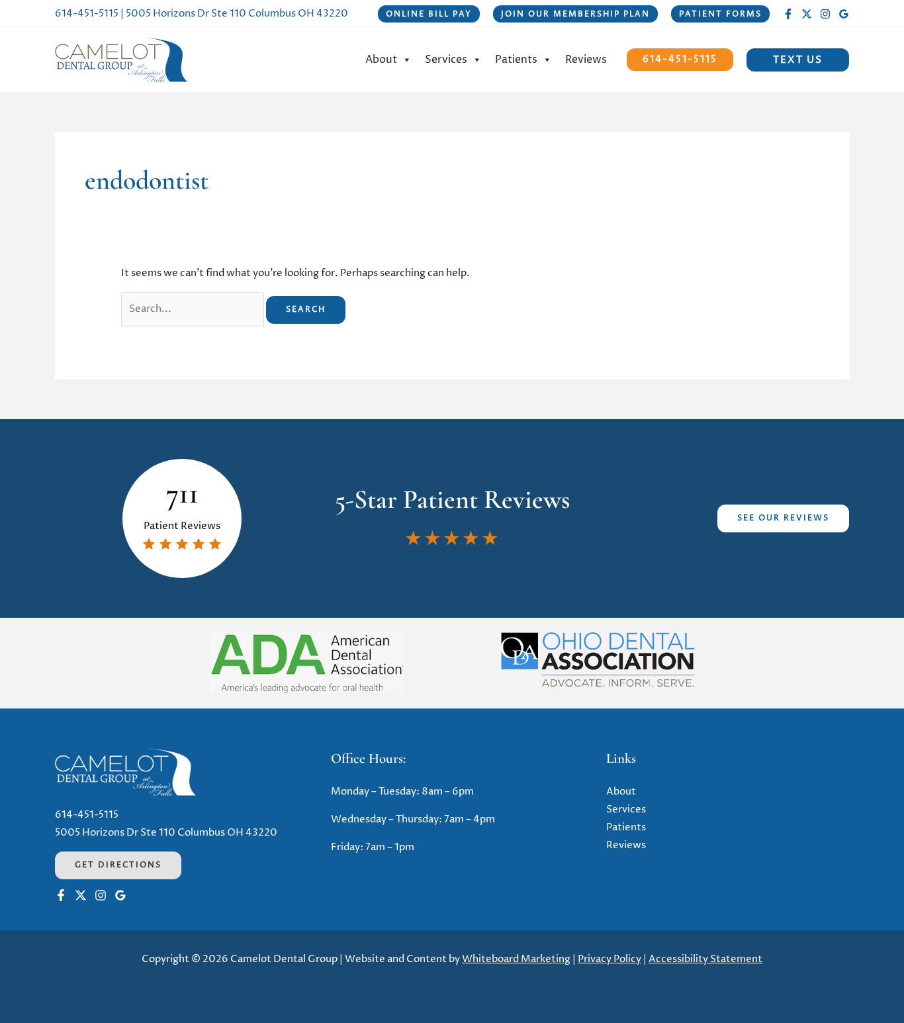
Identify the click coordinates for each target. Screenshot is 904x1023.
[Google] (843, 14)
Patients (516, 59)
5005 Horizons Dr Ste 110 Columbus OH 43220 (237, 14)
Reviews (586, 59)
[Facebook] (788, 14)
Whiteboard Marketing (516, 959)
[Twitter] (806, 14)
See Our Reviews (783, 518)
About (381, 59)
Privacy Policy (609, 959)
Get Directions (118, 865)
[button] (429, 14)
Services (446, 59)
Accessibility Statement (705, 959)
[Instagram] (825, 14)
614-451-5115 (86, 14)
